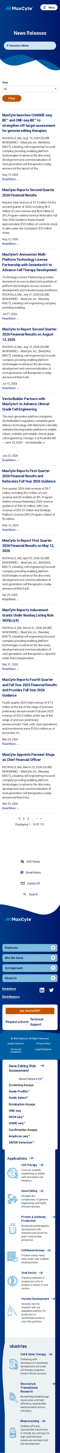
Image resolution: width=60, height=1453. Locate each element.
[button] (49, 7)
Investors (9, 989)
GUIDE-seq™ (17, 1123)
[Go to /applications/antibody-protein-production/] (30, 1229)
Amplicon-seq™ (19, 1136)
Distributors (11, 997)
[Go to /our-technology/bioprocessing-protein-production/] (30, 1433)
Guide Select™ (18, 1097)
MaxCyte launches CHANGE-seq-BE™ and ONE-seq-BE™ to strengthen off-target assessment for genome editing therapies (28, 123)
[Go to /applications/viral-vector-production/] (30, 1281)
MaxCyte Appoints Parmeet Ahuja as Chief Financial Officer (28, 757)
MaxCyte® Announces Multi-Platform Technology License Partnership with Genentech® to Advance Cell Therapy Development (29, 262)
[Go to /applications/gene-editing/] (30, 1199)
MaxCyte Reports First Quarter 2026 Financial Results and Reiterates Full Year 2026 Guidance (29, 476)
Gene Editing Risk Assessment (22, 1068)
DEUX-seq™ (16, 1117)
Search (33, 894)
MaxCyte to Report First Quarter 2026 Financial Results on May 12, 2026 (28, 546)
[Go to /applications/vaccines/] (30, 1311)
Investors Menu (19, 45)
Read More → (10, 179)
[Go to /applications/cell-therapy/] (30, 1173)
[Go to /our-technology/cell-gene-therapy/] (30, 1364)
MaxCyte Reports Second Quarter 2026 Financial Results (28, 192)
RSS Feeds (33, 861)
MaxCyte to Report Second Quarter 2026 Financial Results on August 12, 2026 (29, 334)
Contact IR (33, 883)
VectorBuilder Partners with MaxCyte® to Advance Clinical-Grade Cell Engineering (26, 404)
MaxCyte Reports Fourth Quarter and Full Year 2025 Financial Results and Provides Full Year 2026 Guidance (29, 687)
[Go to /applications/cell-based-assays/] (30, 1257)
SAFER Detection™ (21, 1142)
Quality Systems (16, 1043)
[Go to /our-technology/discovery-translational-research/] (30, 1398)
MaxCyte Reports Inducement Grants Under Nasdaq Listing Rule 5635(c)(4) (28, 615)
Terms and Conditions (15, 1050)
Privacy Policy (43, 1043)
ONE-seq (15, 1110)
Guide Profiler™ (19, 1091)
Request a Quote (17, 1022)
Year (5, 82)
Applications (17, 1158)
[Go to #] (41, 990)
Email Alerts (33, 872)
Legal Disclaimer (43, 1049)
